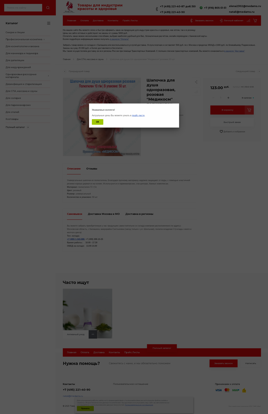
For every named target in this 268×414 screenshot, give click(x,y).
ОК (97, 122)
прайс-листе (138, 115)
